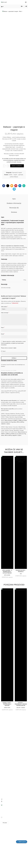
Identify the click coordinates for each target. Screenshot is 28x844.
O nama (3, 753)
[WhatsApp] (23, 185)
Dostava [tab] (14, 212)
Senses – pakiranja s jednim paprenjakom (21, 704)
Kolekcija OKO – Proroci (21, 571)
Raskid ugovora (21, 841)
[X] (7, 185)
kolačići (10, 174)
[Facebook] (3, 185)
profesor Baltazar (14, 176)
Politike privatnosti (5, 775)
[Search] (19, 2)
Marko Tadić (7, 707)
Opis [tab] (14, 199)
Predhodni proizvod (22, 6)
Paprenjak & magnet (17, 172)
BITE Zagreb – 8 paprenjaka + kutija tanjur (7, 572)
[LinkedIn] (19, 185)
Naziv (2, 327)
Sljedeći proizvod (26, 6)
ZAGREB (3, 735)
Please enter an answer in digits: (9, 348)
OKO (21, 573)
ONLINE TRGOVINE (6, 745)
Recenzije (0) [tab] (14, 208)
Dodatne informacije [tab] (14, 203)
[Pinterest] (15, 185)
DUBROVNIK (4, 741)
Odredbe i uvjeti (5, 772)
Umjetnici (3, 755)
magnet (15, 174)
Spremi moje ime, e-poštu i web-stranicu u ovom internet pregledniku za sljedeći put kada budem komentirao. (13, 343)
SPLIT (2, 738)
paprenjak (20, 174)
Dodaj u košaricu (17, 165)
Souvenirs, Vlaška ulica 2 (11, 736)
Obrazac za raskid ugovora (7, 784)
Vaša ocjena (4, 306)
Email (2, 334)
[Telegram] (14, 189)
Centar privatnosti (5, 777)
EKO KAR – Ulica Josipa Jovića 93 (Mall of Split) (13, 739)
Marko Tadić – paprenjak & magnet (7, 704)
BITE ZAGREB (7, 575)
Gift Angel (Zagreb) (5, 746)
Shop (2, 757)
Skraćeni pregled (12, 457)
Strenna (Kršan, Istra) (16, 746)
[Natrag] (2, 6)
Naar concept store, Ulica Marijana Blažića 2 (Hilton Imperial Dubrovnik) (13, 742)
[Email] (11, 185)
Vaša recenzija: (5, 312)
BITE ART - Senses (21, 707)
